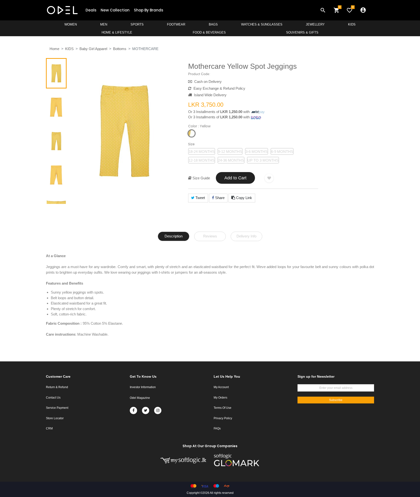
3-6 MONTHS (256, 151)
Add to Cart (235, 177)
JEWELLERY (315, 24)
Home (54, 49)
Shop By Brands (148, 10)
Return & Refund (57, 387)
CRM (49, 428)
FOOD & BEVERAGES (209, 32)
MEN (103, 24)
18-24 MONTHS (202, 151)
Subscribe (335, 400)
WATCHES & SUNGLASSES (261, 24)
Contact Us (53, 397)
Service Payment (57, 408)
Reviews (210, 236)
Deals (91, 10)
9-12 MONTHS (230, 151)
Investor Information (143, 387)
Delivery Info (246, 236)
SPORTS (137, 24)
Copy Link (243, 198)
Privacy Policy (223, 418)
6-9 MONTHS (282, 151)
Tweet (199, 198)
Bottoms (119, 49)
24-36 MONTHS (231, 160)
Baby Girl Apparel (93, 49)
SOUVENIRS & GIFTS (302, 32)
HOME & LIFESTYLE (117, 32)
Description (174, 236)
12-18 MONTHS (202, 160)
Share (219, 198)
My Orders (220, 397)
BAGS (213, 24)
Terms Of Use (222, 408)
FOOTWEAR (176, 24)
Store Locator (55, 418)
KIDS (352, 24)
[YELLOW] (191, 133)
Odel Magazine (140, 398)
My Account (221, 387)
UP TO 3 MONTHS (263, 160)
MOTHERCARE (145, 49)
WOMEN (70, 24)
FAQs (217, 428)
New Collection (115, 10)
